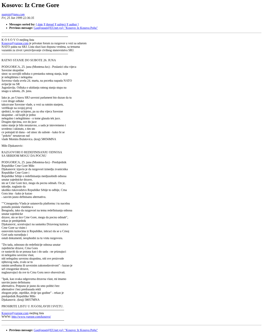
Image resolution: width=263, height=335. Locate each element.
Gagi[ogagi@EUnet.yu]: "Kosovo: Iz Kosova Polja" (66, 27)
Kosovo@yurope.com (15, 43)
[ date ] (40, 24)
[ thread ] (49, 24)
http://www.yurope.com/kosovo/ (31, 316)
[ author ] (73, 24)
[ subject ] (61, 24)
